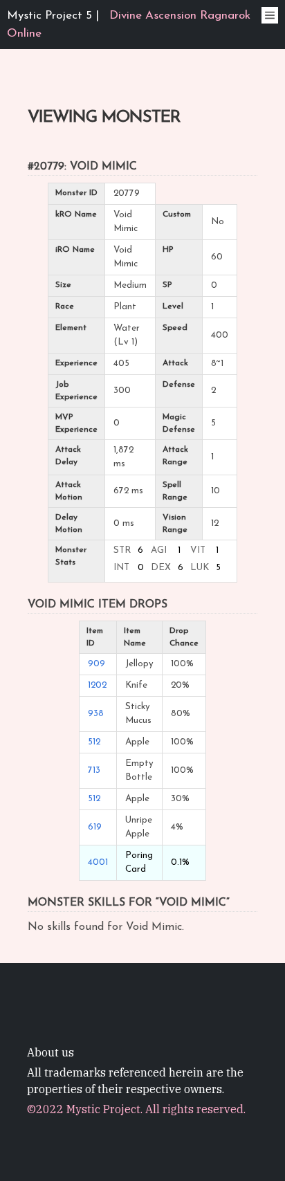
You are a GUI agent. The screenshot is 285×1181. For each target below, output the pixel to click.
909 (96, 663)
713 (94, 770)
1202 (97, 685)
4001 (98, 862)
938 (96, 713)
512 (94, 742)
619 (95, 827)
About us (50, 1052)
